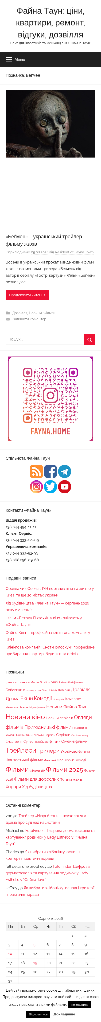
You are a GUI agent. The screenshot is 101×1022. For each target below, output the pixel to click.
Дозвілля (19, 313)
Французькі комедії (71, 760)
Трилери (48, 751)
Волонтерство (32, 690)
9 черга (11, 682)
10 (10, 953)
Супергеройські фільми (41, 741)
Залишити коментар (29, 319)
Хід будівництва (37, 786)
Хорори (13, 786)
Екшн (26, 698)
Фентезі (50, 760)
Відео (45, 690)
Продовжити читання (27, 295)
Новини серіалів (59, 718)
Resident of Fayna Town (74, 252)
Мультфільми (37, 707)
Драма (12, 698)
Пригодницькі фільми (47, 727)
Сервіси (50, 735)
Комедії (43, 698)
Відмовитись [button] (38, 1014)
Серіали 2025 (79, 735)
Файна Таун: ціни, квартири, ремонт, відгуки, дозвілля (50, 22)
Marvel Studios (40, 682)
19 (35, 963)
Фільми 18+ (37, 770)
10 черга (23, 682)
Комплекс (73, 699)
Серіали (63, 735)
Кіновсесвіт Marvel (17, 707)
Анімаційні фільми (71, 682)
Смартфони (14, 741)
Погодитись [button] (79, 1004)
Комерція (58, 699)
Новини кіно (25, 717)
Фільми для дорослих (36, 779)
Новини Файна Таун (67, 706)
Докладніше (64, 1014)
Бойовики (14, 690)
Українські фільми (75, 751)
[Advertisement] (50, 197)
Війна (53, 690)
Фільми (49, 313)
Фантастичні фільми (24, 760)
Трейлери (21, 750)
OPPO (54, 682)
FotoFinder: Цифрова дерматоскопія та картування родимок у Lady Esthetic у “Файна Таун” (50, 837)
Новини (35, 313)
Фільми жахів (71, 779)
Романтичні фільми (30, 735)
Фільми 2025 (64, 769)
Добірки (64, 690)
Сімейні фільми (74, 741)
